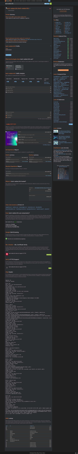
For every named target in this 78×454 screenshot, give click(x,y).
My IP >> (71, 124)
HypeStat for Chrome (63, 70)
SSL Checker (16, 245)
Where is (16, 181)
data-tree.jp (56, 38)
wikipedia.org (58, 31)
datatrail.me (56, 52)
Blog (38, 452)
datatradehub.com (57, 51)
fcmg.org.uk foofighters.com (60, 78)
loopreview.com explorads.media (61, 89)
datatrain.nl (56, 47)
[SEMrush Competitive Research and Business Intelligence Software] (11, 124)
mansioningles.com (23, 207)
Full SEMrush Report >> (47, 144)
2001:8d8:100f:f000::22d (30, 39)
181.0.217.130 (56, 103)
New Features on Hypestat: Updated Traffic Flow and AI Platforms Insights (64, 137)
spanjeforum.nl (9, 207)
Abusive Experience (14, 166)
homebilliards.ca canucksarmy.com (61, 76)
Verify (12, 259)
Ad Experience (12, 150)
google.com (58, 22)
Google (12, 232)
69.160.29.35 (56, 117)
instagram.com (68, 24)
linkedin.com (67, 28)
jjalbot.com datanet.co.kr (59, 79)
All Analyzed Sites (33, 452)
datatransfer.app (57, 55)
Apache (8, 67)
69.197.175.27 (56, 116)
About (44, 452)
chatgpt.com (58, 29)
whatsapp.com (68, 32)
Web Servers (9, 65)
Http (9, 272)
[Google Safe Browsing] (6, 239)
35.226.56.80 (56, 107)
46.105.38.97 (56, 120)
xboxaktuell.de (39, 207)
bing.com (57, 28)
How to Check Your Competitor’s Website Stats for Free (65, 143)
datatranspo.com (57, 42)
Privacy (40, 452)
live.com (66, 31)
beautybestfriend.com (31, 209)
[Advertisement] (28, 28)
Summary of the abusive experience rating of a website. (16, 168)
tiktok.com (58, 27)
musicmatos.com (31, 207)
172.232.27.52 (56, 109)
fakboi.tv (55, 44)
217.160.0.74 (39, 39)
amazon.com (67, 25)
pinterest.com (58, 32)
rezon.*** (55, 48)
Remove (57, 156)
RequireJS (18, 69)
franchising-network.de (21, 209)
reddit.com (67, 27)
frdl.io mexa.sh (57, 80)
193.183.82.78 (56, 104)
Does (18, 213)
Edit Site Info (8, 55)
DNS (9, 418)
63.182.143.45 (56, 113)
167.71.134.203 (56, 106)
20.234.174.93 (56, 119)
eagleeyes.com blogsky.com (60, 83)
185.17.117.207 (56, 112)
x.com (57, 25)
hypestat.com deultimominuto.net (61, 85)
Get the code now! (63, 166)
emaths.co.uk (15, 207)
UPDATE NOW (63, 11)
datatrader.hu (56, 57)
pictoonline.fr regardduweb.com (61, 95)
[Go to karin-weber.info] (29, 8)
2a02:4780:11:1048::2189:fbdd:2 (60, 122)
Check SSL (49, 254)
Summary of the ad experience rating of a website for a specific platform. (20, 152)
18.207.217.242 (57, 110)
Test (50, 268)
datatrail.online (57, 40)
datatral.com (56, 50)
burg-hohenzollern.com (10, 209)
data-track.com (57, 45)
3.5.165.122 (56, 102)
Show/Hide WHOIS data (60, 154)
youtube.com (67, 22)
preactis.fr (47, 209)
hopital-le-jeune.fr (40, 209)
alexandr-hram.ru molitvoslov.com (61, 88)
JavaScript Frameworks (18, 66)
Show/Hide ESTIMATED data (62, 150)
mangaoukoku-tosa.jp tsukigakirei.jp (61, 82)
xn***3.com (56, 58)
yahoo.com (67, 29)
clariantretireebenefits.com (59, 41)
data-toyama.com (57, 54)
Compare (47, 3)
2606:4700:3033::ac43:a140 (59, 114)
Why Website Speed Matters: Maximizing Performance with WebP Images (65, 132)
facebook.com (59, 24)
